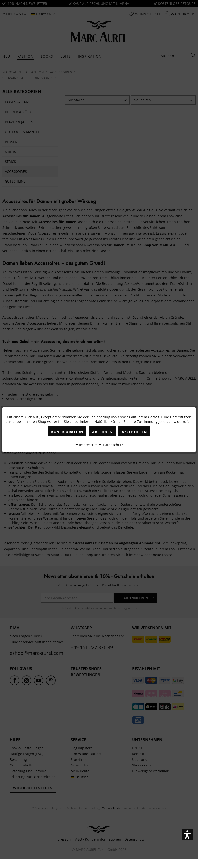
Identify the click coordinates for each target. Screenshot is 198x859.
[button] (187, 834)
